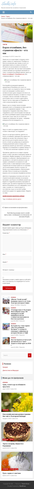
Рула (11, 469)
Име (4, 254)
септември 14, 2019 (8, 56)
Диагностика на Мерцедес (11, 370)
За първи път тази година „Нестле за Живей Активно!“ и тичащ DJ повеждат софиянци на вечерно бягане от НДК (20, 329)
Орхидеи (5, 367)
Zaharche (23, 305)
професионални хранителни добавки (13, 196)
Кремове (5, 382)
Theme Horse (25, 484)
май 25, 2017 (6, 475)
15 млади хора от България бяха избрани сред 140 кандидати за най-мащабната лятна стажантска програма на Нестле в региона (21, 314)
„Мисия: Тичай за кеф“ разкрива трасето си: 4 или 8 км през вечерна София (21, 301)
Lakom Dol (18, 56)
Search (29, 355)
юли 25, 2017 (6, 448)
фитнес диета (17, 199)
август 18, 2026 (15, 305)
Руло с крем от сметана (12, 473)
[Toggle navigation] (3, 12)
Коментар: (6, 233)
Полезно (13, 297)
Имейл (5, 262)
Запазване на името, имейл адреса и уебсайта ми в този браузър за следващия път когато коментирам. (17, 281)
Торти (5, 44)
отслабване (9, 199)
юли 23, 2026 (14, 347)
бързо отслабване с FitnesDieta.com (13, 74)
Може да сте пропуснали (13, 378)
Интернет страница (8, 270)
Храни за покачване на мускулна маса (15, 207)
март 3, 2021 (6, 389)
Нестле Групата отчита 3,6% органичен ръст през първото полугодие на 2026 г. (21, 342)
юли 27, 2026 (14, 335)
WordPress (22, 486)
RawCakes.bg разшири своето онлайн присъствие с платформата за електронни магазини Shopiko (17, 215)
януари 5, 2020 (7, 418)
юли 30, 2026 (14, 321)
